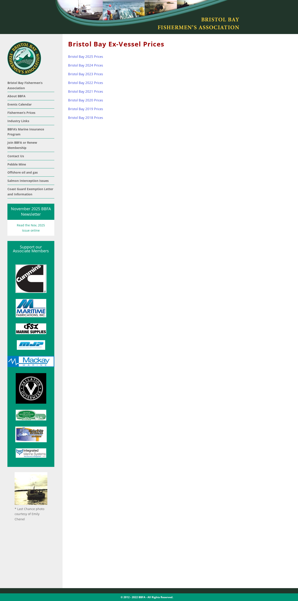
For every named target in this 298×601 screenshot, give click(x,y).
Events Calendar (19, 104)
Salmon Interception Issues (28, 181)
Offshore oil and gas (22, 172)
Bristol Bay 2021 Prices (85, 91)
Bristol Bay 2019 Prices (85, 109)
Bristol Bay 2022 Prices (86, 82)
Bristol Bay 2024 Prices (85, 65)
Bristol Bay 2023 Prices (85, 74)
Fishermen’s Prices (21, 113)
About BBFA (16, 96)
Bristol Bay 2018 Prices (85, 117)
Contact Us (15, 156)
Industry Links (18, 121)
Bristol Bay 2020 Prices (85, 100)
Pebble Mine (16, 164)
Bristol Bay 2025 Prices (85, 56)
